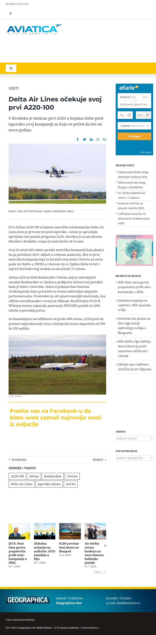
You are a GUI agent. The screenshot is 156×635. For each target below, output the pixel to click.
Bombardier (53, 476)
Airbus (34, 476)
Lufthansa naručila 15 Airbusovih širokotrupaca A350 (134, 218)
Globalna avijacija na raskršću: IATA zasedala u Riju (44, 551)
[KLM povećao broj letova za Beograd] (70, 525)
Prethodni (19, 460)
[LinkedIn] (91, 139)
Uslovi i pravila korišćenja (20, 619)
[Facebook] (77, 139)
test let (71, 484)
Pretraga (134, 136)
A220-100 (17, 476)
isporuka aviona (49, 484)
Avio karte (146, 152)
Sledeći (98, 460)
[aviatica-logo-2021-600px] (34, 24)
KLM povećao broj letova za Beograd (69, 547)
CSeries (72, 476)
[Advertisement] (61, 49)
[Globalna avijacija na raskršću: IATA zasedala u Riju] (44, 525)
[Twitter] (84, 139)
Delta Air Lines (21, 484)
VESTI (14, 88)
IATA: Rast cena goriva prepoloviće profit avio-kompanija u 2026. (18, 552)
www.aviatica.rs (90, 627)
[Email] (104, 139)
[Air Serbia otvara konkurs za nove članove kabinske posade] (95, 525)
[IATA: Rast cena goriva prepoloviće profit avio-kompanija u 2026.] (19, 525)
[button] (9, 546)
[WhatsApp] (98, 139)
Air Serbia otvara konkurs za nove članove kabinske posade (94, 552)
